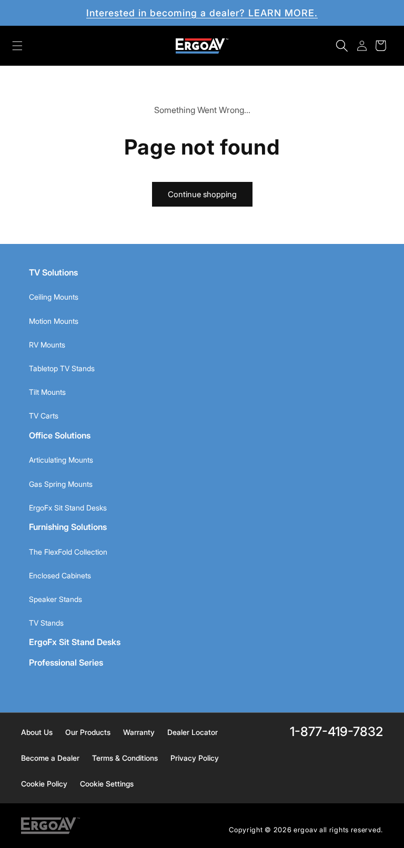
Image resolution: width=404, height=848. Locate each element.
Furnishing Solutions (68, 527)
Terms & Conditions (125, 757)
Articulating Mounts (61, 459)
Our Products (87, 732)
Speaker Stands (55, 599)
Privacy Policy (194, 757)
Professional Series (66, 662)
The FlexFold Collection (68, 551)
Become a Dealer (50, 757)
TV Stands (46, 622)
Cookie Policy (44, 783)
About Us (37, 732)
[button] (17, 46)
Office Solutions (59, 435)
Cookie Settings (107, 783)
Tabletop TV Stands (62, 368)
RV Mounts (47, 344)
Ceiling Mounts (53, 296)
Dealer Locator (192, 732)
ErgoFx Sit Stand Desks (68, 507)
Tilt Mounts (47, 391)
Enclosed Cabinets (60, 575)
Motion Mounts (53, 320)
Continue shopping (202, 194)
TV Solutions (53, 272)
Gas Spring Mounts (61, 483)
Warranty (139, 732)
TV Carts (43, 415)
